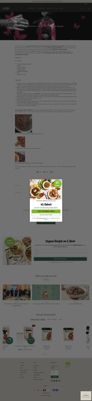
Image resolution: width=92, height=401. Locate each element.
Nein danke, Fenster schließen (46, 214)
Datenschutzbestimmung (41, 218)
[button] (86, 395)
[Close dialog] (61, 180)
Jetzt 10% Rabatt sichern (46, 211)
